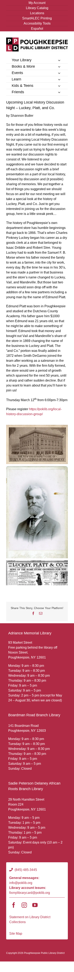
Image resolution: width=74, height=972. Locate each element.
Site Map (15, 933)
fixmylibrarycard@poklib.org (29, 892)
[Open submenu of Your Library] (59, 60)
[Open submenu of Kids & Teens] (59, 86)
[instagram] (24, 905)
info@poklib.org (20, 883)
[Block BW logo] (37, 39)
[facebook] (13, 905)
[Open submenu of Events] (59, 73)
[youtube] (35, 905)
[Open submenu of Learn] (59, 79)
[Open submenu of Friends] (59, 92)
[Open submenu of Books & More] (59, 67)
